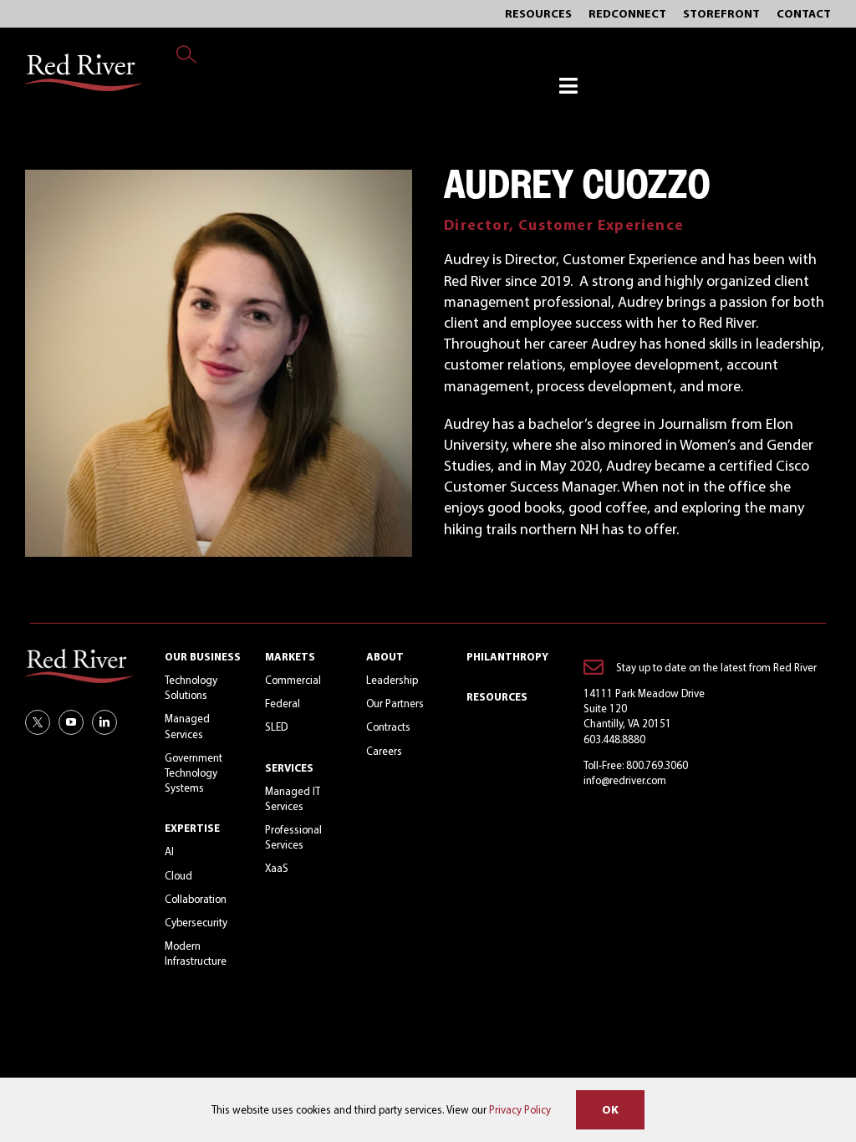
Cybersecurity (196, 922)
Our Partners (395, 703)
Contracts (388, 726)
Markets (290, 656)
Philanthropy (507, 656)
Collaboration (196, 898)
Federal (282, 703)
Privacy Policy (520, 1109)
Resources (496, 696)
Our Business (203, 656)
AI (169, 851)
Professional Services (293, 837)
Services (289, 767)
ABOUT (385, 656)
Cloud (178, 875)
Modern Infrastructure (196, 953)
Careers (384, 750)
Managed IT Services (292, 798)
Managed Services (187, 725)
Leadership (392, 679)
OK (610, 1109)
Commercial (293, 679)
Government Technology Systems (193, 772)
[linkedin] (104, 722)
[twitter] (37, 722)
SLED (276, 726)
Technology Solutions (191, 687)
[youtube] (71, 722)
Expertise (192, 827)
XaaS (276, 867)
